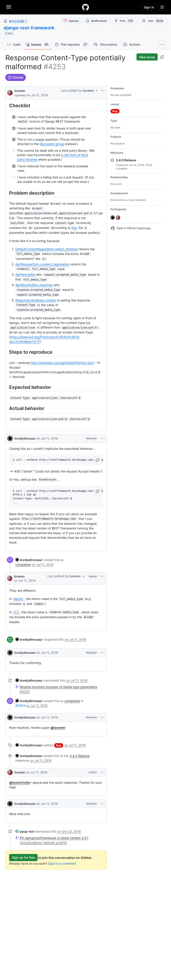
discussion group (52, 144)
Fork (126, 20)
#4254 (20, 705)
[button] (97, 460)
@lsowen (58, 727)
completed (23, 564)
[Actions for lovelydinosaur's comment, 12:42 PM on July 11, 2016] (103, 804)
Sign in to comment (62, 863)
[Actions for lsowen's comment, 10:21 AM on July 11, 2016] (103, 576)
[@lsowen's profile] (10, 92)
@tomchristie (19, 782)
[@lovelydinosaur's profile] (10, 438)
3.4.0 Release (79, 756)
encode (17, 21)
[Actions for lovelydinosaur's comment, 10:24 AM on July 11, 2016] (103, 653)
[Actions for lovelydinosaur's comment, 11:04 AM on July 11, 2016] (103, 717)
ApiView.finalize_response (34, 285)
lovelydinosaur (25, 438)
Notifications (99, 20)
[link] (29, 559)
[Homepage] (85, 7)
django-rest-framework (29, 27)
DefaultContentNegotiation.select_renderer (46, 249)
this (74, 228)
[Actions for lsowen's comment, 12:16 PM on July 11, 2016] (103, 772)
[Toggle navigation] (8, 7)
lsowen (19, 91)
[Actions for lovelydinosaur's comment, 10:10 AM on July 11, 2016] (103, 438)
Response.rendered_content (35, 300)
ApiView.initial (25, 274)
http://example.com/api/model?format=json (62, 363)
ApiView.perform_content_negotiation (42, 264)
